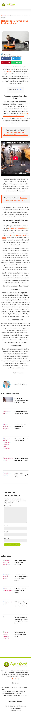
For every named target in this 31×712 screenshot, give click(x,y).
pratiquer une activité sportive (18, 228)
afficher (19, 89)
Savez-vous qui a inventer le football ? (15, 695)
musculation (8, 71)
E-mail (6, 532)
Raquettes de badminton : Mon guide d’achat (21, 475)
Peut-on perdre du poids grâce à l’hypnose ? (20, 426)
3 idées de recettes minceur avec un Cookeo (20, 590)
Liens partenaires (15, 708)
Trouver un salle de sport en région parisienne (20, 562)
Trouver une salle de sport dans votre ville (14, 688)
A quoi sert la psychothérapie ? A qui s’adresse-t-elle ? (21, 400)
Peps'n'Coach (5, 16)
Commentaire (8, 505)
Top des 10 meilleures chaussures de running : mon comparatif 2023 (13, 692)
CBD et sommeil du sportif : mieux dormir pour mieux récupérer (20, 604)
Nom (5, 525)
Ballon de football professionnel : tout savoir (20, 634)
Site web (6, 538)
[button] (24, 4)
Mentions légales (15, 711)
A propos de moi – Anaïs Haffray (15, 706)
